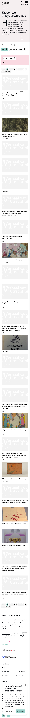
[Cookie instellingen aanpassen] (25, 685)
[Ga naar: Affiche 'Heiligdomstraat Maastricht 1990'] (15, 536)
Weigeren (9, 711)
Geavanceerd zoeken (16, 49)
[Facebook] (3, 715)
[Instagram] (8, 715)
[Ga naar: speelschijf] (15, 182)
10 (2, 72)
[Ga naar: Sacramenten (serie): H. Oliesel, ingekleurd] (15, 250)
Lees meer (19, 96)
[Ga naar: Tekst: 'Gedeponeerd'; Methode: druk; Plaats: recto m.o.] (15, 227)
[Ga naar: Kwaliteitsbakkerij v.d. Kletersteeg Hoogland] (15, 514)
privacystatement (16, 705)
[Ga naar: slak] (15, 272)
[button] (22, 3)
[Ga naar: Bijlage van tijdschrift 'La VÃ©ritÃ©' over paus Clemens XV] (15, 420)
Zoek (3, 49)
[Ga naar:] (15, 108)
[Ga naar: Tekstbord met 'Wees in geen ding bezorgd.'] (15, 469)
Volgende (7, 72)
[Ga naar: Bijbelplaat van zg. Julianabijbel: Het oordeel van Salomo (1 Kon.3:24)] (15, 125)
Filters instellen (8, 58)
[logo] (5, 3)
